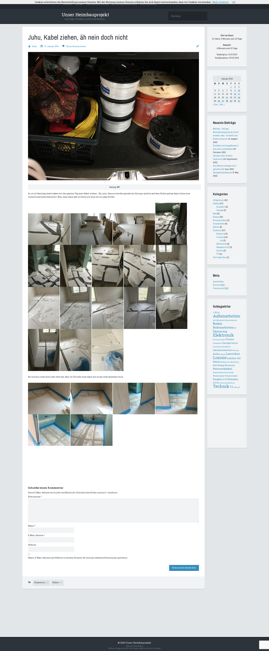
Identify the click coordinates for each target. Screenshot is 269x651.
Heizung (236, 350)
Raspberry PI (222, 247)
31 (239, 101)
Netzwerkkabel (222, 368)
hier (119, 648)
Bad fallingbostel (219, 320)
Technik (217, 230)
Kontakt (79, 4)
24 (239, 97)
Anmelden (218, 281)
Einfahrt (220, 206)
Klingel (222, 354)
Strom (233, 383)
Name (32, 525)
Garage (219, 210)
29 (231, 101)
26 (219, 101)
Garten (234, 343)
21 (227, 97)
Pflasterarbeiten (218, 373)
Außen (216, 203)
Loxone (220, 237)
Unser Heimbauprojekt (85, 14)
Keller (216, 227)
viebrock (237, 387)
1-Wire (216, 312)
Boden (217, 324)
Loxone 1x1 (234, 358)
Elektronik (223, 335)
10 (239, 90)
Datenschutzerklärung (97, 4)
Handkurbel (226, 347)
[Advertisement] (49, 467)
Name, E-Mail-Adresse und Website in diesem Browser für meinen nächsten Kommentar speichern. (78, 557)
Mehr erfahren (220, 2)
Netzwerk (221, 243)
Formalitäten (220, 220)
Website (32, 545)
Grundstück (218, 223)
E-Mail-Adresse (36, 535)
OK (234, 2)
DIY (235, 328)
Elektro (220, 233)
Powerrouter (231, 375)
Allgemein (41, 582)
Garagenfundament (222, 172)
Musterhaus (234, 362)
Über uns (67, 4)
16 (235, 94)
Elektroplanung (148, 4)
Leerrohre (233, 354)
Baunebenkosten (231, 320)
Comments (221, 288)
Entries (219, 285)
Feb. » (222, 104)
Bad (215, 213)
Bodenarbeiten (223, 327)
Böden (57, 582)
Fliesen (230, 339)
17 (239, 94)
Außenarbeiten (226, 315)
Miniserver (226, 362)
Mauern (217, 361)
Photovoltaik (229, 373)
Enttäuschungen (219, 340)
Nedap (221, 365)
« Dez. (215, 104)
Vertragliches (220, 257)
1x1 (221, 240)
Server (219, 250)
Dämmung (220, 331)
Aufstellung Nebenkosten (124, 4)
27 (223, 101)
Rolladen (233, 379)
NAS (215, 365)
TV (217, 254)
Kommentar (35, 496)
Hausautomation (222, 350)
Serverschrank (225, 383)
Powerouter (219, 375)
